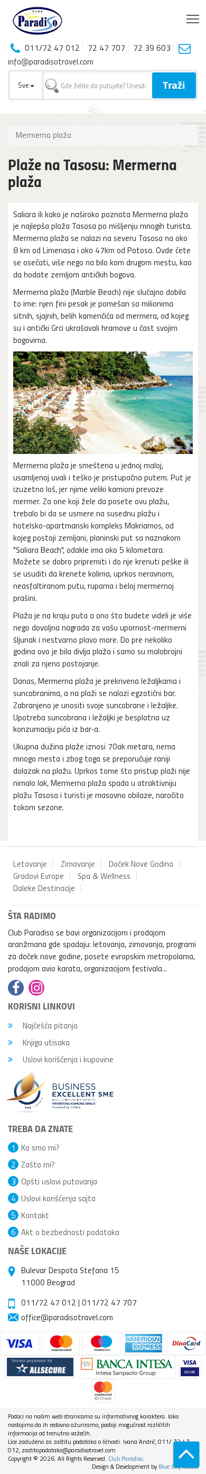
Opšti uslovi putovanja (59, 1181)
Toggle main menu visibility (193, 18)
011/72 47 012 (48, 1302)
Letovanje (30, 863)
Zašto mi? (38, 1164)
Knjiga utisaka (45, 1042)
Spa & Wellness (104, 876)
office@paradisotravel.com (67, 1317)
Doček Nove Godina (141, 863)
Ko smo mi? (40, 1147)
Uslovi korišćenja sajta (58, 1198)
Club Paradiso (125, 1458)
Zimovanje (78, 863)
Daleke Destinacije (44, 888)
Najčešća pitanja (49, 1025)
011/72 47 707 (109, 1302)
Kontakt (35, 1215)
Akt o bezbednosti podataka (70, 1232)
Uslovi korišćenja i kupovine (67, 1059)
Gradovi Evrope (38, 876)
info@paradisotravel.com (50, 61)
